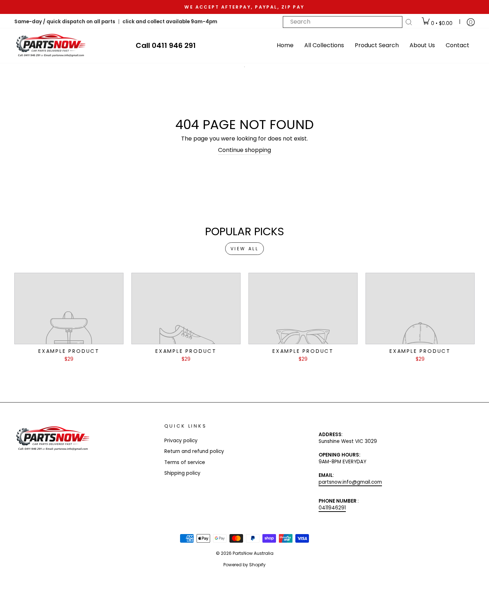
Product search (377, 45)
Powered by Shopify (244, 565)
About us (422, 45)
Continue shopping (244, 150)
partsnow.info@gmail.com (350, 482)
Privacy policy (181, 440)
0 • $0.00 (441, 23)
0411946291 (332, 507)
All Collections (324, 45)
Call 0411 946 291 (166, 45)
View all (245, 249)
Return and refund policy (194, 451)
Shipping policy (182, 473)
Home (285, 45)
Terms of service (184, 462)
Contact (457, 45)
